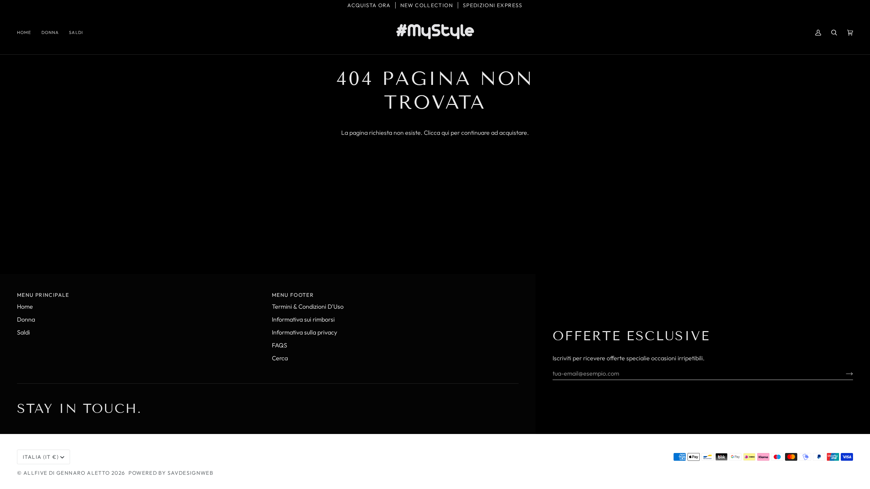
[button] (50, 32)
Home (25, 306)
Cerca (280, 358)
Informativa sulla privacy (304, 332)
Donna (26, 319)
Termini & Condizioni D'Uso (308, 306)
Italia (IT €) (41, 457)
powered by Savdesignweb (170, 473)
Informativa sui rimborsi (303, 319)
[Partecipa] (844, 373)
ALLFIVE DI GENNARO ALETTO (66, 473)
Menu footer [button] (293, 295)
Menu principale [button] (43, 295)
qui (445, 133)
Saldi (23, 332)
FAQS (279, 345)
